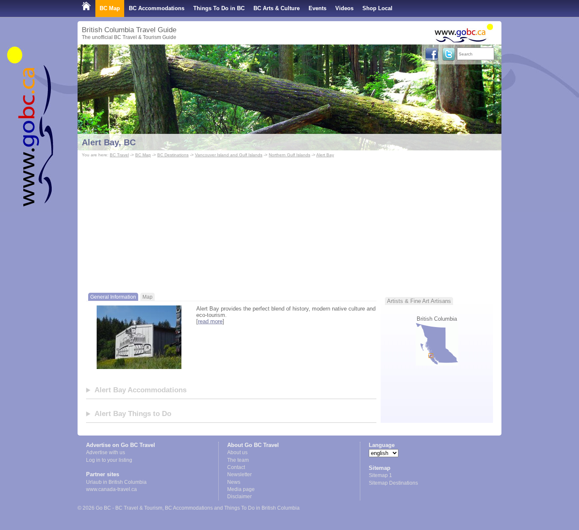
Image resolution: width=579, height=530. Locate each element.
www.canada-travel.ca (111, 489)
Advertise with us (105, 452)
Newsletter (239, 474)
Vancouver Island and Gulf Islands (228, 155)
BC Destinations (173, 155)
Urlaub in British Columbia (116, 482)
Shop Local (377, 8)
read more (210, 321)
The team (238, 460)
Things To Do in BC (219, 8)
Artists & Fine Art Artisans (419, 301)
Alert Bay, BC (109, 142)
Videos (344, 8)
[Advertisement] (289, 223)
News (233, 482)
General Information (113, 297)
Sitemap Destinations (393, 483)
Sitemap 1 (380, 475)
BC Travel (119, 155)
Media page (241, 489)
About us (237, 452)
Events (317, 8)
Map (147, 297)
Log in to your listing (109, 460)
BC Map (110, 8)
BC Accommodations (156, 8)
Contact (236, 467)
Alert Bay (325, 155)
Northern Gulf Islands (289, 155)
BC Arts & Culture (276, 8)
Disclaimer (239, 496)
